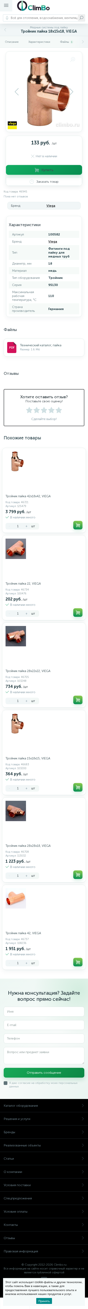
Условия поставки (17, 1185)
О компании (13, 1172)
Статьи (9, 1158)
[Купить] (77, 525)
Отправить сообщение (44, 1073)
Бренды (9, 1132)
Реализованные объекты (22, 1145)
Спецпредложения (18, 1198)
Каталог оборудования (21, 1106)
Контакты (11, 1225)
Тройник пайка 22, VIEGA (23, 583)
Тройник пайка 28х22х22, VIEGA (28, 671)
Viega (50, 206)
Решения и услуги (17, 1119)
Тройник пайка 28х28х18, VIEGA (28, 846)
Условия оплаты (15, 1211)
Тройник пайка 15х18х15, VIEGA (28, 758)
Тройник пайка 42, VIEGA (23, 933)
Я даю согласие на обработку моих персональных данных (43, 1084)
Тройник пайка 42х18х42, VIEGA (28, 496)
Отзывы (9, 1238)
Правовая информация (21, 1251)
